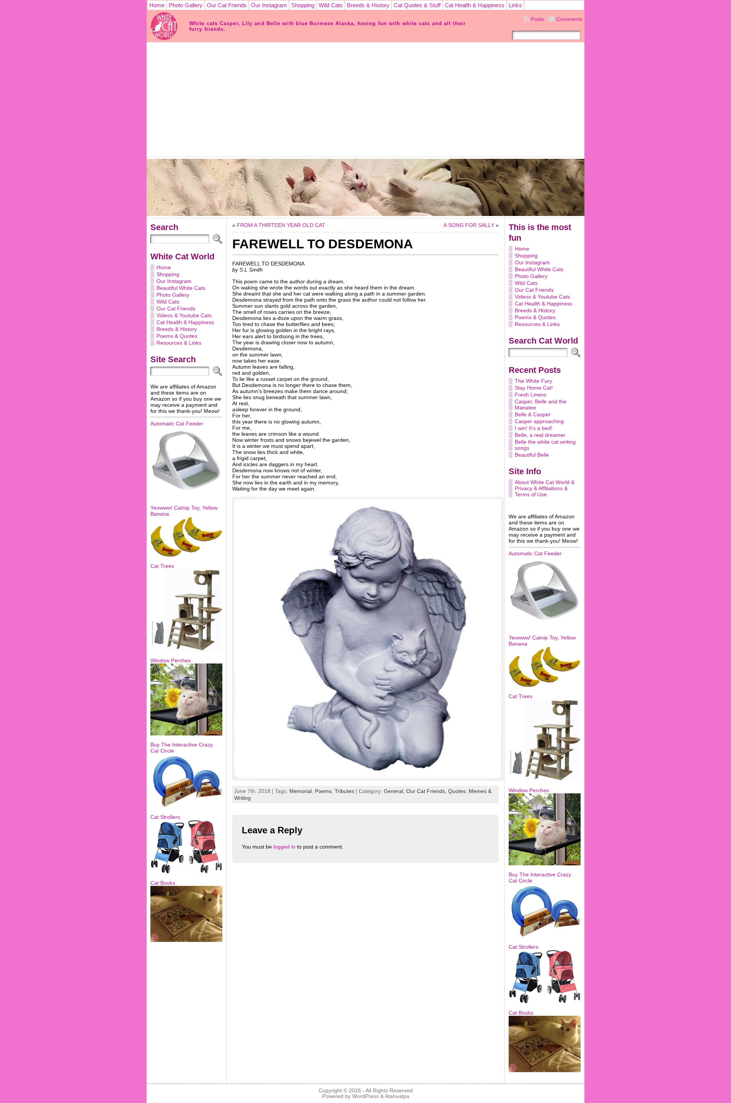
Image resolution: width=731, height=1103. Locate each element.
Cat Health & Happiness (185, 322)
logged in (284, 847)
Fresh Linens (530, 395)
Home (163, 267)
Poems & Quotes (176, 336)
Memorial (300, 791)
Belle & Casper (533, 414)
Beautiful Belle (532, 455)
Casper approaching (539, 421)
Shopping (167, 274)
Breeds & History (176, 329)
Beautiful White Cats (180, 288)
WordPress (365, 1096)
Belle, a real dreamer (540, 435)
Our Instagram (174, 281)
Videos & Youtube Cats (184, 315)
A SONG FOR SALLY (469, 225)
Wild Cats (167, 302)
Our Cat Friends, (427, 791)
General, (395, 791)
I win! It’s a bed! (533, 428)
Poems (323, 791)
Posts (537, 19)
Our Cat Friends (175, 308)
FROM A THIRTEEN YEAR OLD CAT (281, 225)
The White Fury (533, 381)
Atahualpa (397, 1096)
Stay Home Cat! (534, 388)
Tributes (344, 791)
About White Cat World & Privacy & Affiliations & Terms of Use (545, 488)
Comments (569, 19)
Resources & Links (178, 343)
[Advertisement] (365, 99)
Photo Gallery (172, 295)
